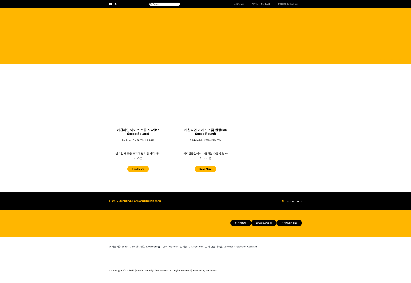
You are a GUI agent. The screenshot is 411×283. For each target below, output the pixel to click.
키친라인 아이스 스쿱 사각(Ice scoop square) (138, 132)
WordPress (211, 270)
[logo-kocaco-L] (124, 221)
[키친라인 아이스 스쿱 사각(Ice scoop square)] (138, 79)
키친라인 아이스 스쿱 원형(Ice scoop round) (205, 132)
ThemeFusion (161, 270)
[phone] (116, 4)
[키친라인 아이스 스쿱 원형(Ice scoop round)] (205, 79)
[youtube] (110, 4)
